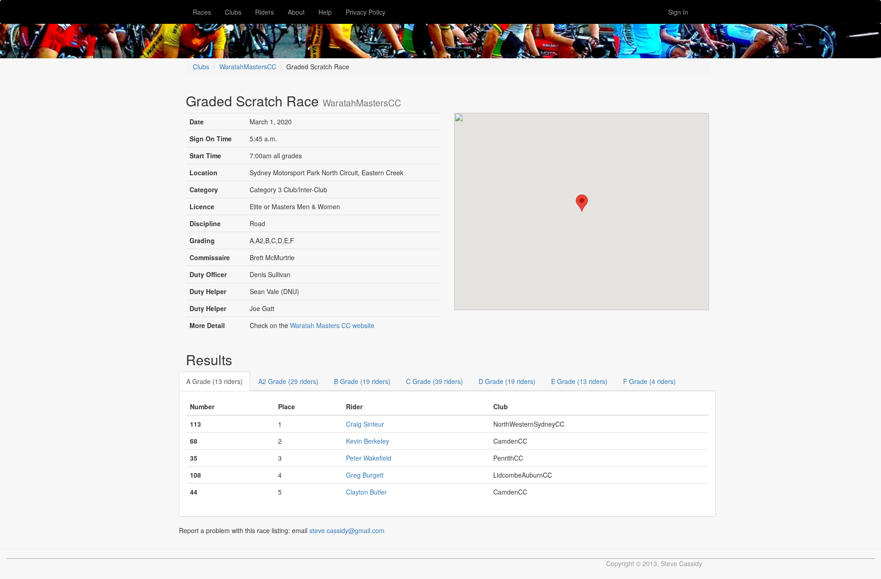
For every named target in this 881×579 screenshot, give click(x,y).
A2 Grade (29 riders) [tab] (288, 381)
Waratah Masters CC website (332, 325)
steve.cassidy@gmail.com (347, 530)
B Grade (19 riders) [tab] (362, 381)
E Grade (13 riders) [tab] (579, 381)
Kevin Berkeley (367, 440)
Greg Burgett (365, 474)
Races (202, 12)
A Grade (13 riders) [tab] (214, 381)
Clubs (233, 12)
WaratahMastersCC (247, 66)
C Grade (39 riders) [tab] (434, 381)
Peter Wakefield (368, 457)
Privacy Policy (365, 12)
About (296, 12)
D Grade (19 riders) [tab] (507, 381)
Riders (264, 12)
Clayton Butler (366, 491)
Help (325, 12)
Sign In (678, 12)
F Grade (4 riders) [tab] (649, 381)
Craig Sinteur (365, 424)
